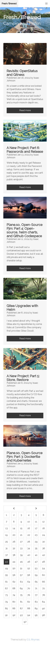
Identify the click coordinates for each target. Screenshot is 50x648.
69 (21, 588)
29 (36, 541)
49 (6, 568)
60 (43, 575)
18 (43, 528)
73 (6, 595)
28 (28, 541)
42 (43, 555)
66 (43, 581)
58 (28, 575)
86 (13, 608)
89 (36, 608)
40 (28, 555)
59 (36, 575)
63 (21, 581)
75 (21, 595)
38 (14, 555)
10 (29, 521)
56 (14, 575)
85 (6, 608)
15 (21, 528)
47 (36, 561)
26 (14, 541)
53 (36, 568)
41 (36, 555)
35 (36, 548)
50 (14, 568)
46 (28, 561)
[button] (46, 3)
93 (21, 615)
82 (28, 601)
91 (6, 615)
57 (21, 575)
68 (13, 588)
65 (36, 581)
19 (6, 535)
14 (14, 528)
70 (28, 588)
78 (43, 595)
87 (21, 608)
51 (21, 568)
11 (36, 521)
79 (6, 601)
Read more (25, 110)
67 (6, 588)
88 (28, 608)
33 (21, 548)
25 (6, 541)
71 (36, 588)
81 (21, 601)
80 (13, 601)
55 (6, 575)
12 (43, 521)
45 (21, 561)
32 (14, 548)
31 (6, 548)
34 (28, 548)
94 (28, 615)
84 (43, 601)
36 (43, 548)
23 (36, 535)
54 (43, 568)
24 (43, 535)
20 (14, 535)
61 (6, 581)
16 (29, 528)
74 (14, 595)
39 (21, 555)
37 (6, 555)
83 (36, 601)
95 (36, 615)
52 (29, 568)
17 (36, 528)
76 (28, 595)
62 (14, 581)
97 (25, 621)
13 (6, 528)
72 (43, 588)
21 (21, 535)
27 (21, 541)
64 (28, 581)
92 (14, 615)
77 (36, 595)
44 (13, 561)
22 (29, 535)
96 (43, 615)
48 (43, 561)
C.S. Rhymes (33, 639)
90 (43, 608)
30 (43, 541)
